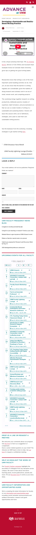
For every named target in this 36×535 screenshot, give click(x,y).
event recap (20, 27)
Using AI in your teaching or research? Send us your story (17, 230)
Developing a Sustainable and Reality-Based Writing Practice (17, 22)
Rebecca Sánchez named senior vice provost (14, 238)
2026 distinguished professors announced (13, 247)
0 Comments (6, 31)
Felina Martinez (10, 27)
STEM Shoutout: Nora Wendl (13, 144)
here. (24, 131)
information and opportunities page (17, 493)
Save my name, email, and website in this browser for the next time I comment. (18, 206)
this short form (15, 475)
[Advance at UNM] (14, 16)
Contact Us (18, 527)
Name (3, 188)
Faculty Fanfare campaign (13, 466)
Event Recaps (6, 18)
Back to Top (18, 513)
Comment (4, 173)
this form (7, 443)
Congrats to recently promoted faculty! (12, 226)
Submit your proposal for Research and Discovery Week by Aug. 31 (17, 242)
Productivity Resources (21, 18)
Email (20, 188)
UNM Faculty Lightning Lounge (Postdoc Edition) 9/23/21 (19, 152)
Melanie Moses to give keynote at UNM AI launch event (17, 234)
